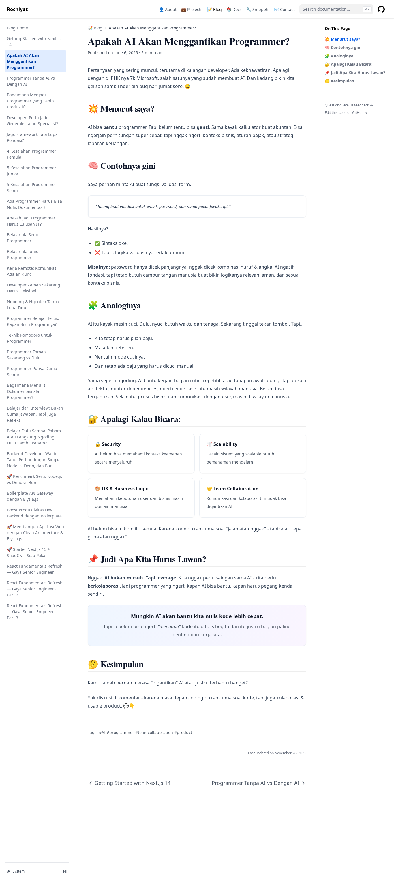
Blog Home (17, 28)
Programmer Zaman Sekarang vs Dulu (26, 355)
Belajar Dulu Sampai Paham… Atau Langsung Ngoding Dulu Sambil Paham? (35, 437)
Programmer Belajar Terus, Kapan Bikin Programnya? (33, 321)
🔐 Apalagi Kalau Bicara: (348, 64)
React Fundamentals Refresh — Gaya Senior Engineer (35, 569)
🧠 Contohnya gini (343, 47)
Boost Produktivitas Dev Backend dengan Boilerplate (34, 513)
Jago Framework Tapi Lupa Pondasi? (32, 137)
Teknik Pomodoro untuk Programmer (29, 338)
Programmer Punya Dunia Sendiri (32, 371)
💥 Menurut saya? (342, 39)
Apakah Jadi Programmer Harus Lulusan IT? (31, 221)
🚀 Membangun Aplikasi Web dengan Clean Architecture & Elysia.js (35, 532)
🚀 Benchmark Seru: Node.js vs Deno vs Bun (34, 479)
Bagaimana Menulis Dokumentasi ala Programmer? (26, 391)
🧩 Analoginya (339, 56)
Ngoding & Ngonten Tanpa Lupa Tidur (33, 304)
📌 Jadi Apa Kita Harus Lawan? (355, 72)
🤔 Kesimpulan (339, 81)
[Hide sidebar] (65, 871)
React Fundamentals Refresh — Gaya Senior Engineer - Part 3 (35, 611)
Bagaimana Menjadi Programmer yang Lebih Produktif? (30, 101)
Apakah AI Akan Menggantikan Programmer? (23, 61)
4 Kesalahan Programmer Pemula (31, 154)
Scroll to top (334, 120)
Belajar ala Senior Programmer (24, 237)
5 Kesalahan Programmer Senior (31, 187)
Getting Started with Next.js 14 (34, 41)
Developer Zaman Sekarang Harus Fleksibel (33, 288)
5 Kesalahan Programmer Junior (31, 171)
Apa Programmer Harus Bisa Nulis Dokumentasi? (34, 204)
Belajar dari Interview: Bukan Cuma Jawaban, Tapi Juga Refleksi (35, 414)
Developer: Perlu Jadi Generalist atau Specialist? (32, 120)
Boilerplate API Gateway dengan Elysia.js (30, 496)
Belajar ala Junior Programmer (23, 254)
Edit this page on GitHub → (346, 112)
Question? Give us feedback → (349, 105)
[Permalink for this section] (158, 108)
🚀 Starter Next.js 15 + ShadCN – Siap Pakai (28, 552)
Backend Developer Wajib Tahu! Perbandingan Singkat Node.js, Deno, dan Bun (34, 459)
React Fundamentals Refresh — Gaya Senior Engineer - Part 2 (35, 589)
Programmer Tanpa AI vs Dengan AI (31, 81)
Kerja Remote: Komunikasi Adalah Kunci (32, 271)
